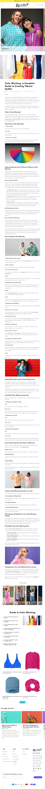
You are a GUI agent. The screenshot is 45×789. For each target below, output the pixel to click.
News (6, 91)
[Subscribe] (21, 777)
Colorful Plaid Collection (12, 536)
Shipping (4, 754)
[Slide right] (25, 53)
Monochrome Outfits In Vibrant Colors (9, 726)
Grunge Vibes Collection (12, 539)
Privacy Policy (5, 756)
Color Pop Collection (11, 532)
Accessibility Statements (7, 761)
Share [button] (7, 94)
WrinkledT (23, 786)
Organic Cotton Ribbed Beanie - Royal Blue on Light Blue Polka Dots (12, 697)
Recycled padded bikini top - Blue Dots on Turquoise (12, 672)
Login (24, 751)
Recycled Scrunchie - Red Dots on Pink (30, 696)
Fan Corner (15, 764)
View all (22, 702)
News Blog (15, 761)
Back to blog (23, 583)
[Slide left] (20, 53)
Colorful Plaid (5, 48)
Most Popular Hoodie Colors (16, 528)
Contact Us (15, 754)
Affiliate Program (16, 759)
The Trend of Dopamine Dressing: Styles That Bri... (31, 726)
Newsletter (24, 754)
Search (14, 751)
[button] (2, 5)
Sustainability (15, 756)
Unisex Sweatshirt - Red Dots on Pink (29, 672)
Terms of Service (6, 759)
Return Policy (5, 751)
